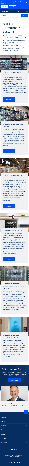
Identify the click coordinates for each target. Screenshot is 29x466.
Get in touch (14, 380)
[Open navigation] (27, 11)
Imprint (12, 455)
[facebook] (9, 462)
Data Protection (19, 455)
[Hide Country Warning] (27, 2)
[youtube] (19, 462)
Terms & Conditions (14, 456)
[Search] (18, 11)
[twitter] (17, 462)
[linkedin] (14, 462)
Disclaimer (7, 455)
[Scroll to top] (26, 412)
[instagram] (12, 462)
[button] (14, 417)
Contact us (24, 15)
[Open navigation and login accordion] (23, 11)
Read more (9, 99)
